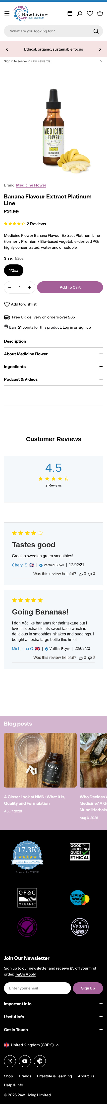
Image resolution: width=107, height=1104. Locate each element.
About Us (86, 1076)
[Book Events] (70, 13)
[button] (7, 49)
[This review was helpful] (81, 574)
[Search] (96, 31)
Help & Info (13, 1085)
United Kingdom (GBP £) (32, 1045)
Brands (25, 1076)
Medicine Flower (31, 185)
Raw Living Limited (34, 1095)
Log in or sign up (77, 327)
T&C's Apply (25, 974)
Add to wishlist (24, 304)
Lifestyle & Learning (54, 1076)
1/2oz (13, 270)
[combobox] (53, 31)
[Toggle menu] (7, 13)
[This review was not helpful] (90, 573)
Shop (8, 1076)
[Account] (80, 13)
